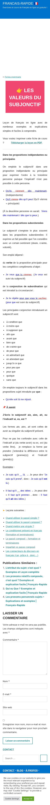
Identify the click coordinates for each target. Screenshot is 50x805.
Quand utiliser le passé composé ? (24, 522)
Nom (6, 681)
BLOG (20, 770)
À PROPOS (32, 770)
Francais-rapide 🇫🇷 (20, 3)
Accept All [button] (28, 798)
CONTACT (8, 749)
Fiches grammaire (13, 77)
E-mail (7, 694)
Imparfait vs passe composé (20, 547)
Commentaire (11, 639)
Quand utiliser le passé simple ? (22, 518)
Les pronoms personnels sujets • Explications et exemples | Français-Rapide (25, 601)
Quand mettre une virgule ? (20, 526)
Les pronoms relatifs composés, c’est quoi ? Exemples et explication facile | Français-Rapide (26, 580)
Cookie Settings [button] (12, 798)
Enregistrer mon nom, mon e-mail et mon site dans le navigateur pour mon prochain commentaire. (25, 728)
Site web (7, 707)
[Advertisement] (25, 45)
